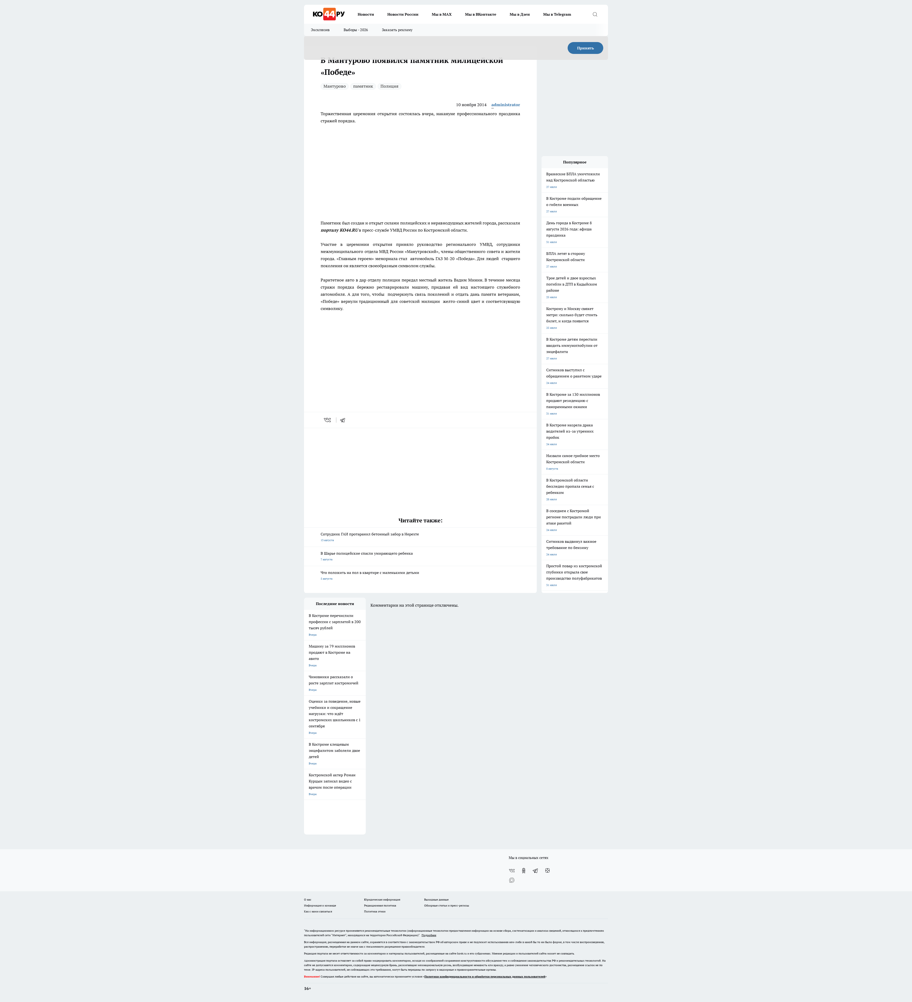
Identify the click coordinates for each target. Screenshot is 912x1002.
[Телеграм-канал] (536, 870)
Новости (366, 14)
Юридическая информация (382, 899)
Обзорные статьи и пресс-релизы (446, 905)
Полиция (389, 86)
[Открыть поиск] (595, 14)
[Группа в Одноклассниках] (524, 870)
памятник (363, 86)
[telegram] (344, 420)
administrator (505, 104)
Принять (585, 48)
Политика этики (374, 911)
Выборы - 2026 (356, 30)
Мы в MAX (442, 14)
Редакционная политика (380, 905)
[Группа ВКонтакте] (512, 870)
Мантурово (334, 86)
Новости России (402, 14)
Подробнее (429, 935)
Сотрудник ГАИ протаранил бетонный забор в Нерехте (370, 537)
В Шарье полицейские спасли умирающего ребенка (367, 556)
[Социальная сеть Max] (512, 880)
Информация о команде (320, 905)
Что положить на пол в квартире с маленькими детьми (370, 575)
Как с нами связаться (318, 911)
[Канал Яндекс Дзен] (547, 870)
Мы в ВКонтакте (480, 14)
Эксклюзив (320, 30)
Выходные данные (436, 899)
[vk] (328, 420)
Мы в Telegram (557, 14)
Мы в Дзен (520, 14)
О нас (307, 899)
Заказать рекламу (397, 30)
